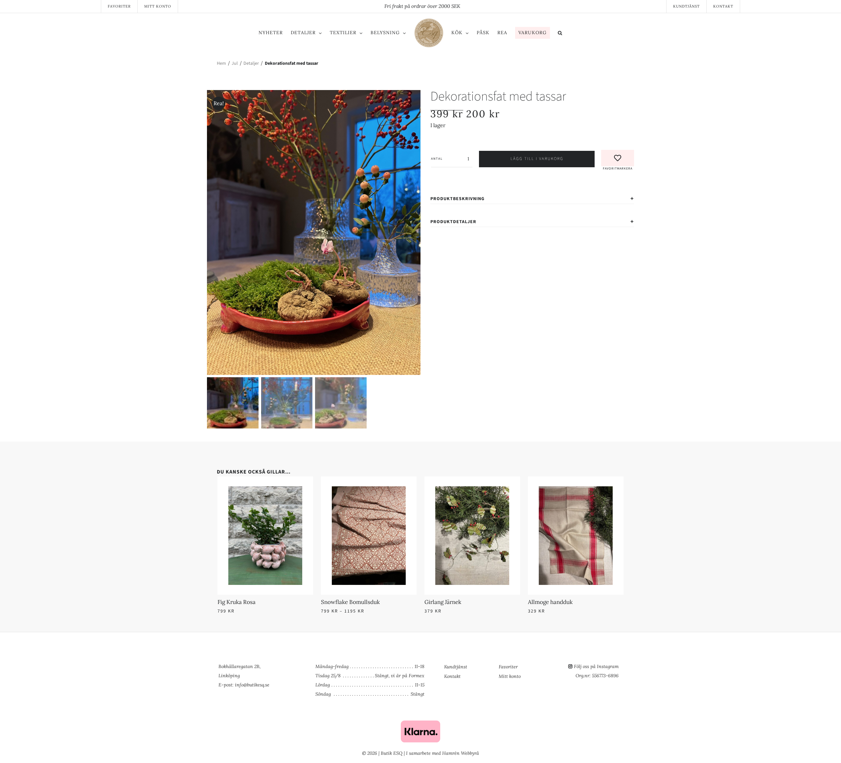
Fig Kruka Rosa (236, 602)
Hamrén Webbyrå (460, 753)
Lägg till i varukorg (537, 159)
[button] (587, 34)
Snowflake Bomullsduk (350, 602)
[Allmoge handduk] (576, 490)
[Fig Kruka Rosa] (265, 490)
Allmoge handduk (550, 602)
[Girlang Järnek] (472, 490)
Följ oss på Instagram (596, 666)
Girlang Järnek (442, 602)
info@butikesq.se (252, 685)
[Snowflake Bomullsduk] (369, 490)
